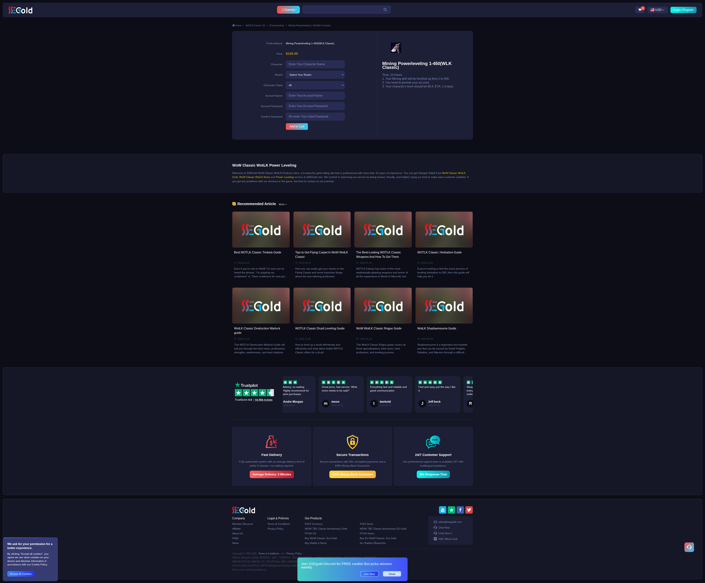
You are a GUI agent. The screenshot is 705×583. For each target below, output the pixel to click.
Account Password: (272, 106)
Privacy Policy (275, 528)
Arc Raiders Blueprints (373, 543)
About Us (237, 533)
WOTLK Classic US (257, 25)
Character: (277, 64)
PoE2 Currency (313, 523)
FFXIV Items (367, 533)
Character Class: (273, 85)
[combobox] (315, 75)
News (235, 543)
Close (392, 574)
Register (688, 9)
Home (239, 25)
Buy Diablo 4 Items (316, 543)
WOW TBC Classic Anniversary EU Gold (383, 528)
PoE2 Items (366, 523)
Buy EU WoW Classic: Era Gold (378, 538)
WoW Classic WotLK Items (254, 177)
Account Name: (274, 95)
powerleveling (278, 25)
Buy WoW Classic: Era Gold (321, 538)
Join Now (369, 574)
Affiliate (236, 528)
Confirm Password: (272, 116)
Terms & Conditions (278, 523)
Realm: (279, 74)
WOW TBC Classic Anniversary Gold (326, 528)
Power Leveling (285, 177)
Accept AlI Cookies (21, 573)
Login (677, 9)
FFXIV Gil (310, 533)
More (283, 204)
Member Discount (242, 523)
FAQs (235, 538)
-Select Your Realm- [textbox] (300, 74)
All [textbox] (290, 85)
